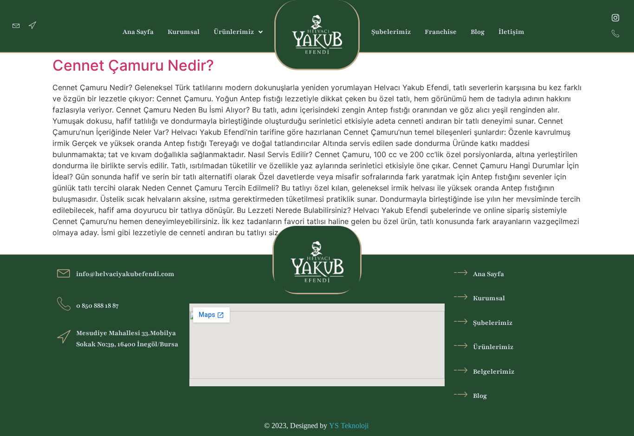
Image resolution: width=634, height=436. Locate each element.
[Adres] (32, 26)
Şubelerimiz (391, 31)
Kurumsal (184, 31)
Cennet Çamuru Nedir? (133, 65)
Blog (478, 31)
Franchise (441, 31)
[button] (238, 32)
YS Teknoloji (349, 425)
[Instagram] (615, 18)
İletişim (511, 31)
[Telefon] (615, 34)
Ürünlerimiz (233, 31)
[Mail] (16, 26)
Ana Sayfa (138, 31)
